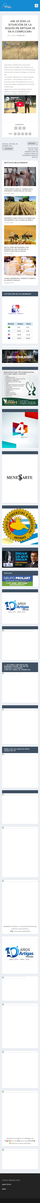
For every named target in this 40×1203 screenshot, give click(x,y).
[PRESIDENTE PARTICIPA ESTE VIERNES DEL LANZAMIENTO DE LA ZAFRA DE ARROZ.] (20, 205)
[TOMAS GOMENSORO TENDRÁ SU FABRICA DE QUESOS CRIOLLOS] (20, 265)
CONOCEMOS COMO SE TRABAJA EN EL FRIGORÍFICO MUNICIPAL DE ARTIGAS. (18, 190)
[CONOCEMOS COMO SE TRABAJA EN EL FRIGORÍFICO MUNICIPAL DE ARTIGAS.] (20, 176)
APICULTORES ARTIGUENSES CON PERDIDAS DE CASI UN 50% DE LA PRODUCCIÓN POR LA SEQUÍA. (16, 249)
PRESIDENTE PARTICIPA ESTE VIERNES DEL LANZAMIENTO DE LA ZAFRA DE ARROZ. (19, 219)
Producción (20, 35)
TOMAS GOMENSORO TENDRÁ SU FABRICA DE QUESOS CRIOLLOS (20, 279)
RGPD (4, 1189)
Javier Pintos (6, 1184)
